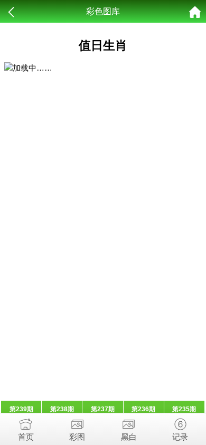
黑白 (129, 436)
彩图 (77, 436)
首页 (26, 436)
